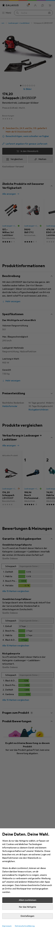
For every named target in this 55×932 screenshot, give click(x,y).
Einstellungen (27, 916)
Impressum (7, 926)
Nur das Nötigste (27, 907)
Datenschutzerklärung (25, 926)
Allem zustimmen (27, 900)
